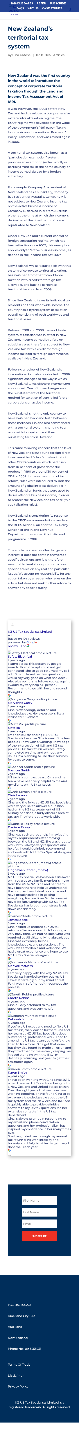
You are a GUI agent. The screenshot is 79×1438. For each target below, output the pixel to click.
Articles (58, 55)
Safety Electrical (20, 656)
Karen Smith (17, 1072)
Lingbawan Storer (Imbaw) (28, 870)
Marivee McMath (20, 966)
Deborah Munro (20, 1019)
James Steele (18, 920)
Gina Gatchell (22, 55)
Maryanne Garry (20, 703)
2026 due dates (22, 3)
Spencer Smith (19, 770)
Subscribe (57, 3)
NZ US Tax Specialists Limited (30, 631)
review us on (17, 646)
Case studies (52, 8)
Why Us (33, 8)
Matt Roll (14, 728)
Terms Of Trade (19, 1364)
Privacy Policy (18, 1386)
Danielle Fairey (19, 827)
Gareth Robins (18, 998)
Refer (41, 3)
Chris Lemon (17, 795)
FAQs (20, 8)
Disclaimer (16, 1375)
